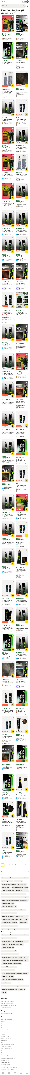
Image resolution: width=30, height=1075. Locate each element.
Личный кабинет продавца (7, 1001)
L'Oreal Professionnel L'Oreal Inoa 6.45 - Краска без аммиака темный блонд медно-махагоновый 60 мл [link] (7, 601)
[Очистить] (24, 6)
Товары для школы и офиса (7, 1044)
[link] (15, 878)
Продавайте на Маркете (7, 1003)
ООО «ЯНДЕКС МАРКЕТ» (11, 1067)
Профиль (27, 1073)
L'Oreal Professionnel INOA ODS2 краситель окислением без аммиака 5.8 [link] (21, 601)
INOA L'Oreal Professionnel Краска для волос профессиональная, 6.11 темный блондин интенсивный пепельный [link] (8, 655)
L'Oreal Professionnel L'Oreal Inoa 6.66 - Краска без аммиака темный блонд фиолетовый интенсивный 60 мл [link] (7, 853)
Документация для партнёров (8, 1005)
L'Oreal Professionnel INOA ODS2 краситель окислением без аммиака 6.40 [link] (7, 459)
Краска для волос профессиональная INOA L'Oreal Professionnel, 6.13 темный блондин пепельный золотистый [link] (21, 63)
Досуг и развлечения (6, 1019)
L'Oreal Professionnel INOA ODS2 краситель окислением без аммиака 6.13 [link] (7, 120)
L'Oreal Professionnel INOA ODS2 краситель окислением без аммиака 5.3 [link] (7, 569)
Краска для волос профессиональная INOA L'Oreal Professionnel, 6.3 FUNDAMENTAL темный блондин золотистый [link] (8, 766)
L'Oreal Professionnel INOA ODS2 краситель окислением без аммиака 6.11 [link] (21, 148)
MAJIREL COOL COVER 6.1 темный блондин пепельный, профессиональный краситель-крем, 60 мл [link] (21, 175)
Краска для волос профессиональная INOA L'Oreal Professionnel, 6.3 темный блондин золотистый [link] (6, 486)
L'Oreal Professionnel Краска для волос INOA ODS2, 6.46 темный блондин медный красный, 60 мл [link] (8, 148)
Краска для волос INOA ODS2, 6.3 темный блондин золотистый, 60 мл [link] (8, 204)
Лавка (9, 1073)
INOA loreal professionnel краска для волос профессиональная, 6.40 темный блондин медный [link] (7, 284)
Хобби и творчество (6, 1038)
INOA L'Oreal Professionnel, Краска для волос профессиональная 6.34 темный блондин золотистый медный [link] (8, 795)
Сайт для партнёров (6, 1007)
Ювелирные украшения (7, 1055)
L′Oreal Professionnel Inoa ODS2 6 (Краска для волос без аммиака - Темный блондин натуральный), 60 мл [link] (8, 63)
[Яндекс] (12, 1069)
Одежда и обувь (5, 1030)
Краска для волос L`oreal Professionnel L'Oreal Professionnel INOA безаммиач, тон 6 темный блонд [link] (21, 91)
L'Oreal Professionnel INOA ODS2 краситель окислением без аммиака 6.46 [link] (7, 431)
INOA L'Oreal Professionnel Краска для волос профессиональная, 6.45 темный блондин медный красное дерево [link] (21, 766)
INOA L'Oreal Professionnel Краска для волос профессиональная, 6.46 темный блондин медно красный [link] (21, 460)
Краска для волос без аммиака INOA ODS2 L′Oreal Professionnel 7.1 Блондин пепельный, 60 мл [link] (22, 795)
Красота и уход (5, 1036)
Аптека (3, 1034)
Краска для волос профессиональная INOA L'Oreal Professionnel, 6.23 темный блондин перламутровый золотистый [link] (20, 284)
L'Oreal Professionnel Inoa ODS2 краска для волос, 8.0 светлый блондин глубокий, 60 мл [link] (21, 374)
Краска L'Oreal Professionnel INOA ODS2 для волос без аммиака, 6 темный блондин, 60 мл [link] (21, 36)
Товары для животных (6, 1048)
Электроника (4, 1028)
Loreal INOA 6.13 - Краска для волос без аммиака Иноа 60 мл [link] (21, 313)
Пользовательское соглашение (8, 1058)
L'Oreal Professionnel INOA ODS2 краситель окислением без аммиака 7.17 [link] (21, 231)
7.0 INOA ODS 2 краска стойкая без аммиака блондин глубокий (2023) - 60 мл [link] (7, 711)
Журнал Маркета (5, 1064)
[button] (28, 6)
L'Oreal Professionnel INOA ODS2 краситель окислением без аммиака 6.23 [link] (7, 374)
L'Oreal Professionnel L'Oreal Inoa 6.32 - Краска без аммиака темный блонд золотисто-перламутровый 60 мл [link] (21, 431)
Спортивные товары (6, 1046)
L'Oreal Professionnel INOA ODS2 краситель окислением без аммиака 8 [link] (21, 655)
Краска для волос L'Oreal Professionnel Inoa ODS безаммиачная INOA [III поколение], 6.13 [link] (22, 570)
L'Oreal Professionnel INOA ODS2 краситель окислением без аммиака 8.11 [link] (7, 541)
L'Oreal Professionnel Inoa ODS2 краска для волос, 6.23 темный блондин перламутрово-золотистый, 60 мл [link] (7, 175)
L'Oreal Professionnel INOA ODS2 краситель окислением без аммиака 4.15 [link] (21, 627)
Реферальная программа (7, 1013)
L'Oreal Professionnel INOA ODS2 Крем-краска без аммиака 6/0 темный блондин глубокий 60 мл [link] (7, 36)
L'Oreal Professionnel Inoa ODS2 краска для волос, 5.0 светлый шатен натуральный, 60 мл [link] (8, 628)
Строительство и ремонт (7, 1050)
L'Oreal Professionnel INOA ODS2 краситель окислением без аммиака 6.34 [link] (7, 231)
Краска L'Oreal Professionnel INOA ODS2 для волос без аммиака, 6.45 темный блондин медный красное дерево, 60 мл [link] (21, 203)
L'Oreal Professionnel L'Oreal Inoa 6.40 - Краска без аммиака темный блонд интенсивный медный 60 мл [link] (21, 541)
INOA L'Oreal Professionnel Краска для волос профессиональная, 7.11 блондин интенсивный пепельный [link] (21, 711)
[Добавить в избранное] (13, 17)
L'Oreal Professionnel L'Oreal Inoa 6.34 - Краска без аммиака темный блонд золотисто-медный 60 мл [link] (7, 737)
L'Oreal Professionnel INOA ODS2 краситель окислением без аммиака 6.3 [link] (21, 257)
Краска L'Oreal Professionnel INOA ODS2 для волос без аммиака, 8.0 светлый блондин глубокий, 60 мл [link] (21, 853)
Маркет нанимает (5, 1062)
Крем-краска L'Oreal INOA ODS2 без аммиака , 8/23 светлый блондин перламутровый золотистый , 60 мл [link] (22, 737)
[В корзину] (13, 30)
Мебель (3, 1021)
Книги (2, 1042)
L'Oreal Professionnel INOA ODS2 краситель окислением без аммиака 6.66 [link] (7, 345)
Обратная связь (5, 1060)
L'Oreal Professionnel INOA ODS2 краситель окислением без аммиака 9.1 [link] (7, 515)
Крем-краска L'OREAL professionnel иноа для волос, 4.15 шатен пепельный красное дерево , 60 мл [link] (7, 822)
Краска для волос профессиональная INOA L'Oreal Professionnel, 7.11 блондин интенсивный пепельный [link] (21, 682)
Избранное (15, 1073)
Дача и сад (4, 1040)
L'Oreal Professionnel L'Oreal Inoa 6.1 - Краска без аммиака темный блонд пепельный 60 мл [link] (22, 120)
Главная (3, 1073)
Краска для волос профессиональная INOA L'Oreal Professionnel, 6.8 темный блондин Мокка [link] (22, 345)
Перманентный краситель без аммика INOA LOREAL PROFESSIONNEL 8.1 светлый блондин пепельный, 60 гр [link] (7, 682)
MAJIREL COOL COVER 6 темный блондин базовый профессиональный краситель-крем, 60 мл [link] (8, 92)
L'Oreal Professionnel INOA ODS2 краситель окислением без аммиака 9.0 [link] (7, 401)
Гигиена (3, 1025)
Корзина (21, 1073)
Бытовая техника (5, 1023)
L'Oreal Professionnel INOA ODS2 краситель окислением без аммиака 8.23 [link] (7, 257)
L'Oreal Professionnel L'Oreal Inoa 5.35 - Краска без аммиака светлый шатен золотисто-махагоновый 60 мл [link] (21, 486)
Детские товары (5, 1052)
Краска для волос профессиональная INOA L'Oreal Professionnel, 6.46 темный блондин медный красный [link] (20, 402)
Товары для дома (5, 1032)
